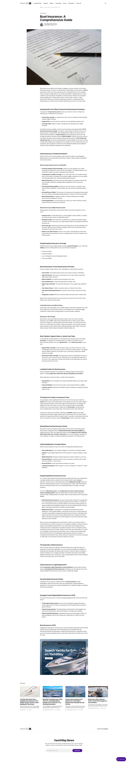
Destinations (71, 3)
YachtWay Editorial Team (50, 24)
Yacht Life (78, 3)
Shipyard (45, 3)
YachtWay (105, 728)
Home (41, 7)
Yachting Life (43, 13)
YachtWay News (38, 3)
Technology (58, 3)
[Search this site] (105, 3)
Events (64, 3)
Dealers (51, 3)
